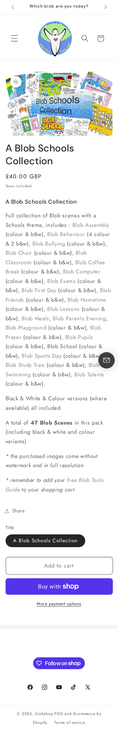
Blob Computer (82, 271)
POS (58, 714)
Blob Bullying (48, 244)
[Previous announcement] (13, 7)
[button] (14, 38)
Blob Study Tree (25, 365)
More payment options (59, 604)
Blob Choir (19, 253)
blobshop (44, 714)
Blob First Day (39, 290)
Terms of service (69, 723)
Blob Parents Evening (79, 318)
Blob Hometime (87, 300)
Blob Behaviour (66, 234)
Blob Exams (61, 281)
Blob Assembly (90, 225)
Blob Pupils (79, 337)
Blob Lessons (63, 309)
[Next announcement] (105, 7)
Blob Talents (89, 374)
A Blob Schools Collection (45, 540)
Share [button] (18, 510)
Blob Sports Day (41, 356)
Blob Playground (26, 327)
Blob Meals (35, 318)
